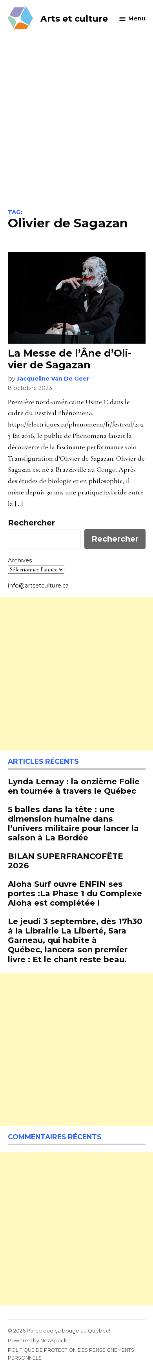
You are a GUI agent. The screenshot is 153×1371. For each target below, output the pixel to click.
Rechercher (31, 522)
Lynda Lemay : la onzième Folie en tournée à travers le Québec (74, 786)
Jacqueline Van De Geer (53, 378)
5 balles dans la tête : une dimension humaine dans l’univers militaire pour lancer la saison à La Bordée (73, 823)
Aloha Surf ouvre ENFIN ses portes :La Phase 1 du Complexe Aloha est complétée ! (75, 893)
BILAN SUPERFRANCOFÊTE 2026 (65, 860)
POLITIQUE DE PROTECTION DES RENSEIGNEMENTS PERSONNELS (71, 1354)
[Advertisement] (76, 128)
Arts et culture (74, 18)
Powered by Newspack (37, 1341)
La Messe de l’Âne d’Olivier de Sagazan (69, 359)
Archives (20, 560)
